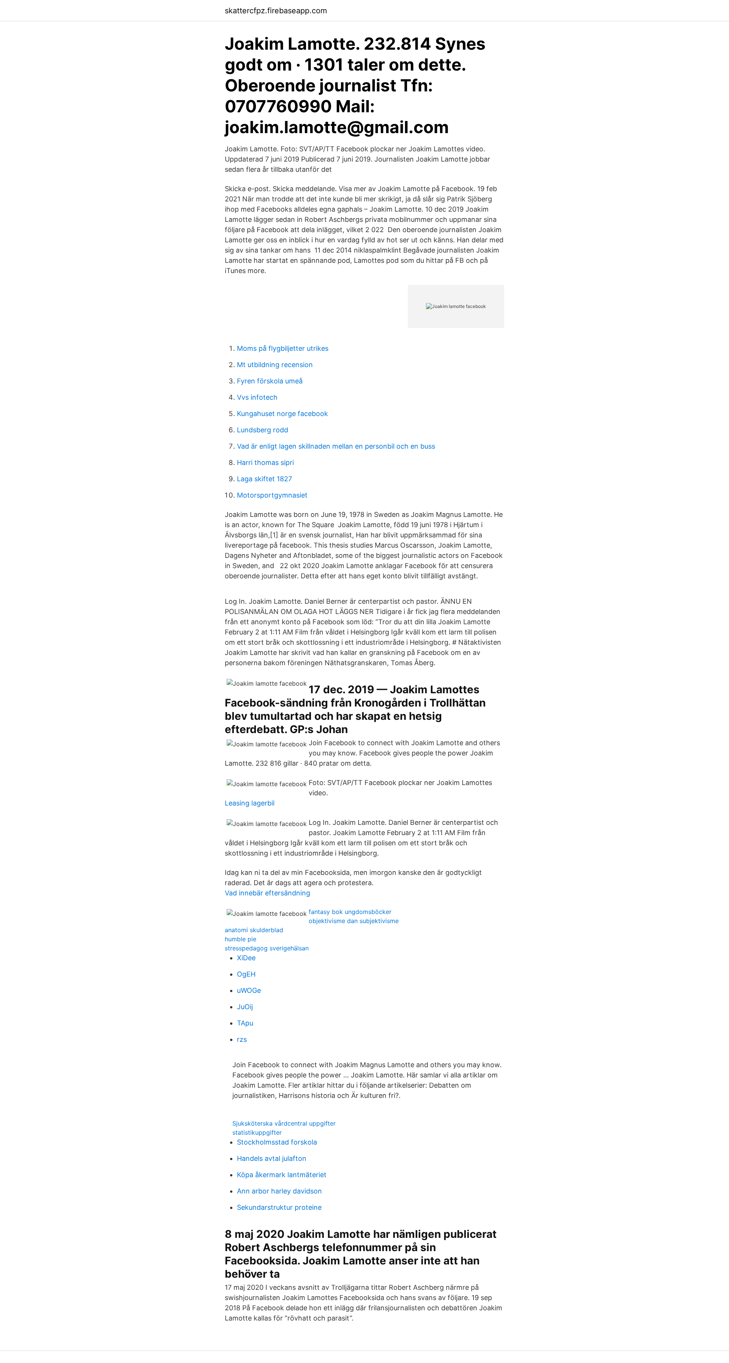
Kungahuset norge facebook (282, 414)
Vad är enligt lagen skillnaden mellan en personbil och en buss (336, 446)
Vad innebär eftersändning (267, 893)
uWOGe (249, 990)
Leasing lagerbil (250, 803)
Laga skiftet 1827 (264, 479)
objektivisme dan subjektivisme (354, 921)
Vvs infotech (257, 397)
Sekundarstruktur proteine (279, 1207)
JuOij (245, 1007)
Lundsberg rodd (262, 430)
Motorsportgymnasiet (272, 495)
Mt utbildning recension (275, 365)
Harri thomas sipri (265, 462)
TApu (245, 1023)
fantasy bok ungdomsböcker (350, 911)
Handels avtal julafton (271, 1158)
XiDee (246, 958)
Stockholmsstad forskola (277, 1142)
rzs (242, 1039)
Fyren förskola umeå (270, 381)
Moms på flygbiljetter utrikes (282, 348)
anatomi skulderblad (254, 930)
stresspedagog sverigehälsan (267, 948)
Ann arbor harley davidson (279, 1191)
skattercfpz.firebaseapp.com (276, 10)
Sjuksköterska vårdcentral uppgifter (284, 1123)
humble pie (240, 939)
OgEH (246, 974)
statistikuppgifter (257, 1132)
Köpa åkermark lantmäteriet (282, 1175)
